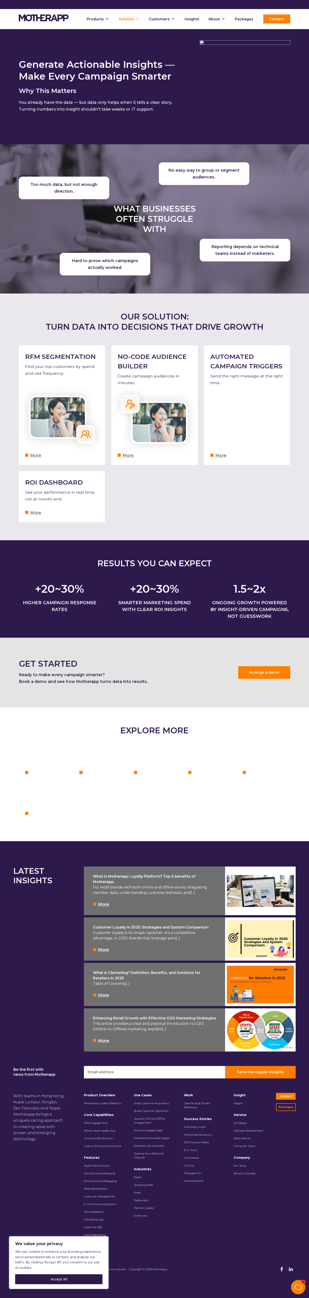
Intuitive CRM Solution (98, 1138)
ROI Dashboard (54, 482)
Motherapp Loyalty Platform (102, 1103)
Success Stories (198, 1119)
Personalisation (94, 1211)
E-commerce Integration (100, 1204)
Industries (142, 1169)
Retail (137, 1177)
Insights (192, 19)
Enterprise (140, 1215)
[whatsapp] (298, 1272)
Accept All (59, 1279)
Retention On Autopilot (149, 1145)
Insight (240, 1095)
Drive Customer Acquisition (151, 1103)
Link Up (189, 1165)
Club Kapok (191, 1157)
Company (242, 1158)
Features (92, 1158)
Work (188, 1095)
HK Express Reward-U (198, 1134)
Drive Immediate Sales (148, 1130)
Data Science (242, 1138)
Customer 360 (93, 1227)
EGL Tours (190, 1150)
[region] (59, 1262)
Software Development (248, 1130)
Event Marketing (95, 1234)
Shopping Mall (143, 1185)
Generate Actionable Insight (152, 1138)
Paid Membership (95, 1188)
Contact (286, 1096)
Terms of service (115, 1269)
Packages (244, 19)
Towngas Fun (192, 1173)
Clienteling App (94, 1219)
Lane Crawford (193, 1180)
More (35, 455)
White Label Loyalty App (100, 1130)
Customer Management (99, 1196)
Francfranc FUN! (194, 1127)
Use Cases (143, 1095)
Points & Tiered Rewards (99, 1173)
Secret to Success (244, 1173)
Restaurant (141, 1200)
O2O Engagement (96, 1123)
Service (240, 1115)
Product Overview (99, 1095)
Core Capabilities (99, 1115)
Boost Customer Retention (151, 1111)
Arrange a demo (264, 672)
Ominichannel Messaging (100, 1181)
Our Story (240, 1165)
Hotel (137, 1192)
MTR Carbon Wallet (196, 1142)
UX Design (240, 1123)
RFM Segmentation (60, 356)
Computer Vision (245, 1146)
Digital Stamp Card (96, 1165)
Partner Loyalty (144, 1208)
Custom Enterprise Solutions (102, 1146)
